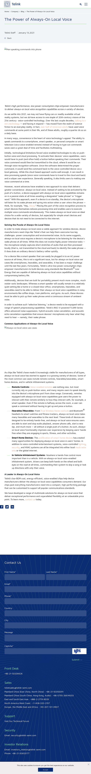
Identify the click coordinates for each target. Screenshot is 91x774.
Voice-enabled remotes (41, 387)
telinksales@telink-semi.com (18, 688)
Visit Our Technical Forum (17, 721)
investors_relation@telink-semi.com (28, 749)
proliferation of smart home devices (56, 438)
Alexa (32, 205)
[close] (88, 765)
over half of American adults (54, 127)
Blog (22, 11)
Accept (45, 770)
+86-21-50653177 (20, 753)
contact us (30, 499)
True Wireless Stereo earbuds (55, 411)
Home (7, 11)
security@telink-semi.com (23, 735)
